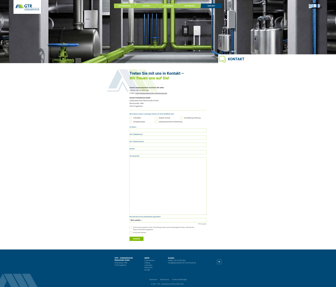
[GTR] (27, 7)
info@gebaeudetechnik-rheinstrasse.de (151, 93)
